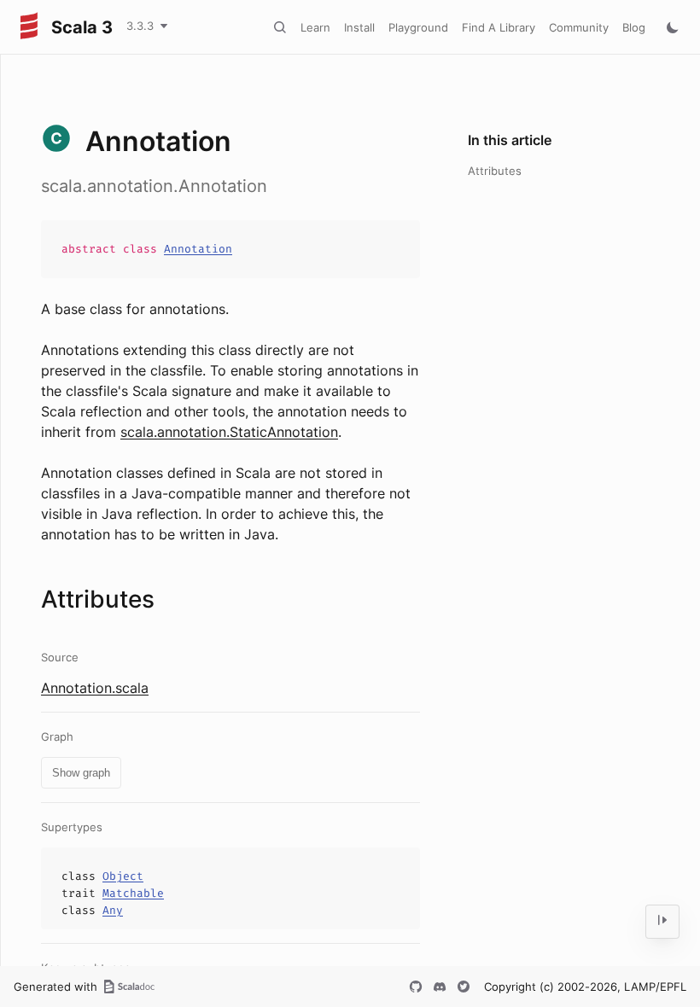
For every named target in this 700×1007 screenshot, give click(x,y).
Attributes (495, 171)
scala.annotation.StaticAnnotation (229, 431)
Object (122, 876)
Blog (633, 27)
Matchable (133, 893)
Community (579, 27)
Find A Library (498, 27)
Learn (315, 27)
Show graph (81, 772)
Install (359, 27)
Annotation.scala (95, 687)
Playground (418, 27)
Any (112, 910)
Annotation (198, 249)
